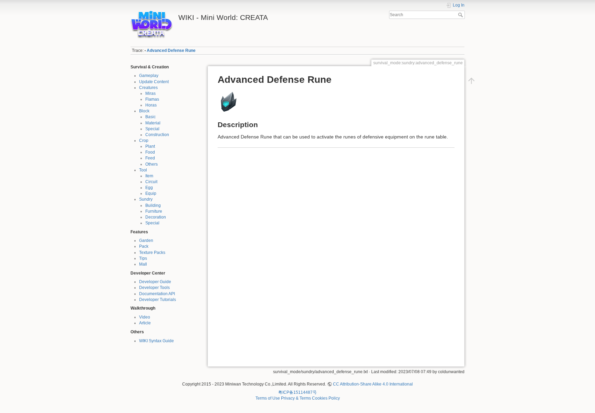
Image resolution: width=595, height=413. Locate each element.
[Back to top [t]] (471, 80)
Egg (149, 187)
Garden (146, 240)
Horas (151, 105)
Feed (150, 158)
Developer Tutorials (157, 299)
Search (461, 14)
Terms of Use (267, 398)
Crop (143, 140)
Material (152, 123)
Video (144, 317)
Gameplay (148, 75)
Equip (150, 193)
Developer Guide (155, 281)
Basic (150, 116)
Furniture (153, 211)
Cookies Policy (326, 398)
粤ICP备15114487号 (297, 392)
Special (152, 128)
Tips (143, 258)
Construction (157, 134)
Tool (143, 170)
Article (145, 323)
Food (150, 152)
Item (149, 176)
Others (151, 164)
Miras (150, 93)
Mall (143, 264)
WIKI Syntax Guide (156, 340)
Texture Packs (152, 252)
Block (144, 111)
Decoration (155, 217)
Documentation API (157, 293)
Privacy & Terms (296, 398)
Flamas (152, 99)
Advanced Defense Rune (171, 50)
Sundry (146, 199)
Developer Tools (154, 287)
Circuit (151, 181)
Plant (150, 146)
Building (153, 205)
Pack (143, 246)
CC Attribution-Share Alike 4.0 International (373, 384)
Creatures (148, 87)
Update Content (154, 81)
